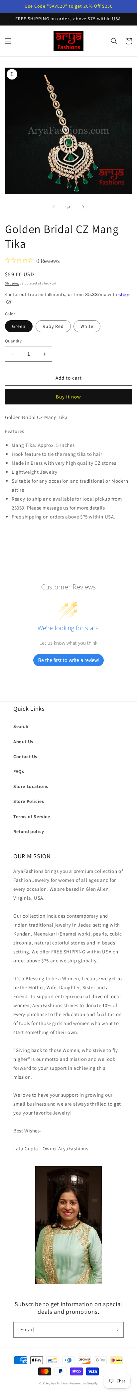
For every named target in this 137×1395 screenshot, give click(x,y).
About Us (23, 742)
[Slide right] (83, 207)
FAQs (18, 771)
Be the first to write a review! (68, 660)
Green (19, 326)
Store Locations (30, 786)
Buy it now (68, 397)
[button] (8, 41)
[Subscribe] (116, 1330)
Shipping (12, 283)
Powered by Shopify (83, 1383)
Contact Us (25, 756)
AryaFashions (59, 1383)
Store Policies (28, 801)
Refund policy (28, 831)
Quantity (13, 341)
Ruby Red (53, 326)
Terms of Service (31, 816)
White (86, 326)
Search (21, 726)
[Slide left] (54, 207)
